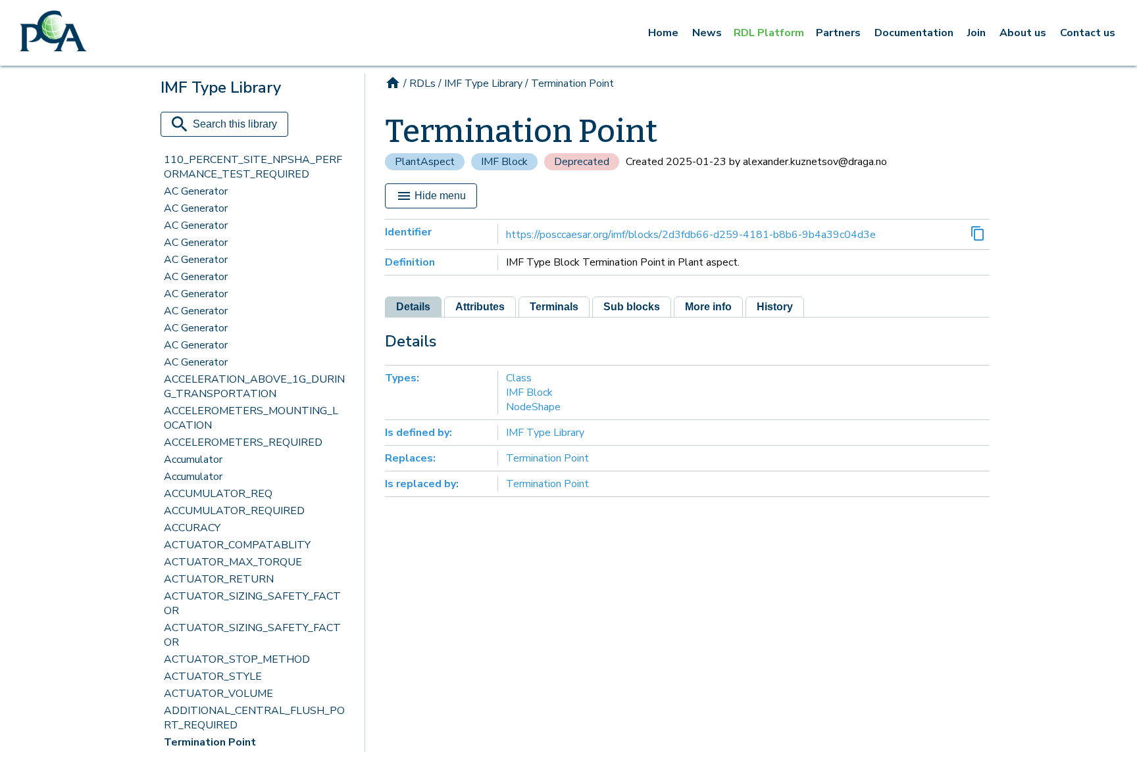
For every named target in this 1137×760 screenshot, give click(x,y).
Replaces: (410, 458)
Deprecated (581, 161)
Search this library (235, 124)
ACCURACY (192, 528)
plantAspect (425, 161)
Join (976, 33)
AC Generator (196, 191)
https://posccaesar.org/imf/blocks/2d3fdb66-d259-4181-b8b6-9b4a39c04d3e (691, 234)
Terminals (554, 306)
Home (663, 33)
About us (1022, 33)
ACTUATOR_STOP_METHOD (237, 659)
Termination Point (210, 742)
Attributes (480, 306)
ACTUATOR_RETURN (219, 579)
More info (708, 306)
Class (519, 378)
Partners (838, 33)
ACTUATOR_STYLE (213, 676)
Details (413, 306)
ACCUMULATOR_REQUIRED (234, 511)
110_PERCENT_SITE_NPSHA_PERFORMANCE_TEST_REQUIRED (253, 167)
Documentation (913, 33)
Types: (402, 378)
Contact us (1087, 33)
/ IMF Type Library (480, 83)
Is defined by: (418, 432)
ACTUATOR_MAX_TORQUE (233, 562)
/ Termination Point (569, 83)
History (775, 306)
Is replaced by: (422, 484)
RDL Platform (769, 33)
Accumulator (193, 459)
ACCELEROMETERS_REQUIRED (243, 442)
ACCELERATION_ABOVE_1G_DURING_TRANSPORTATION (254, 386)
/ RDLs (419, 83)
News (707, 33)
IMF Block (504, 161)
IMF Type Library (545, 432)
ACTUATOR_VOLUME (218, 693)
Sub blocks (631, 306)
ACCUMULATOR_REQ (218, 494)
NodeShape (533, 407)
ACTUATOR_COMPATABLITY (237, 545)
